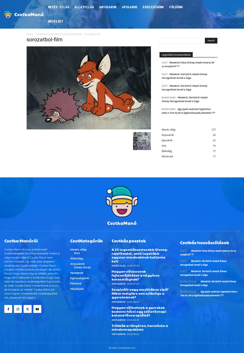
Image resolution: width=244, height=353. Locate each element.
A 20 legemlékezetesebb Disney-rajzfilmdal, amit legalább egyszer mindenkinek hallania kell (140, 255)
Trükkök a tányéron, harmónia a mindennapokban (140, 327)
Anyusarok (119, 283)
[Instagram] (18, 309)
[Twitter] (27, 309)
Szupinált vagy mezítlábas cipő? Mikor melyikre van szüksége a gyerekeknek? (140, 293)
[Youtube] (37, 309)
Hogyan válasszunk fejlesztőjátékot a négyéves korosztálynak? (136, 275)
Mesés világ (119, 265)
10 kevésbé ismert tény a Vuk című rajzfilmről (58, 34)
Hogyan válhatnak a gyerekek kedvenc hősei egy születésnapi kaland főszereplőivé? (139, 311)
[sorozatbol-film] (89, 128)
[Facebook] (8, 309)
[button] (219, 14)
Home (30, 34)
